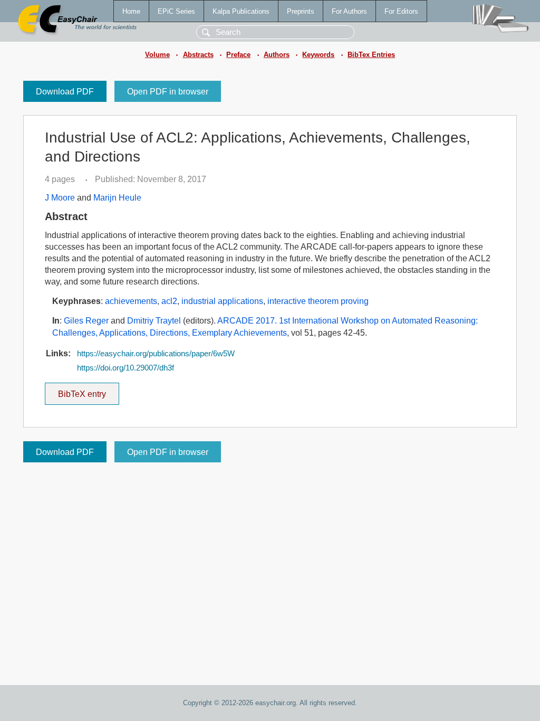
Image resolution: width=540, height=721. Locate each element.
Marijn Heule (117, 197)
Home (131, 11)
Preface (238, 55)
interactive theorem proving (318, 301)
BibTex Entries (371, 55)
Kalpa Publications (241, 11)
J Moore (60, 197)
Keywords (318, 55)
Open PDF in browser (167, 91)
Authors (277, 55)
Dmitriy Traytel (154, 320)
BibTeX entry (88, 391)
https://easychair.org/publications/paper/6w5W (156, 353)
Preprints (300, 11)
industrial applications (222, 301)
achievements (131, 301)
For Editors (401, 11)
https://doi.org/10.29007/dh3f (125, 368)
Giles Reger (86, 320)
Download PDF (65, 91)
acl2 (169, 301)
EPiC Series (176, 11)
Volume (157, 55)
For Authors (349, 11)
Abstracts (198, 55)
